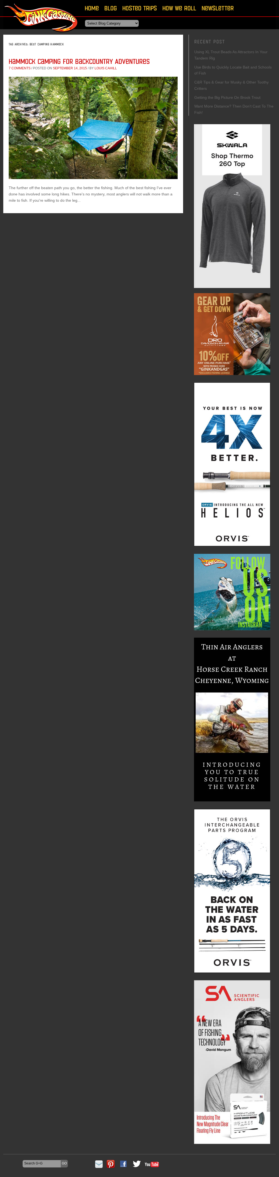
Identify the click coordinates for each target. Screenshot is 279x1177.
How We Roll (179, 8)
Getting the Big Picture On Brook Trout (227, 97)
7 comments (20, 68)
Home (92, 8)
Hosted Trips (139, 8)
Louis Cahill (106, 68)
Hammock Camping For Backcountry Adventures (79, 61)
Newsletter (218, 8)
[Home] (41, 34)
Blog (110, 8)
